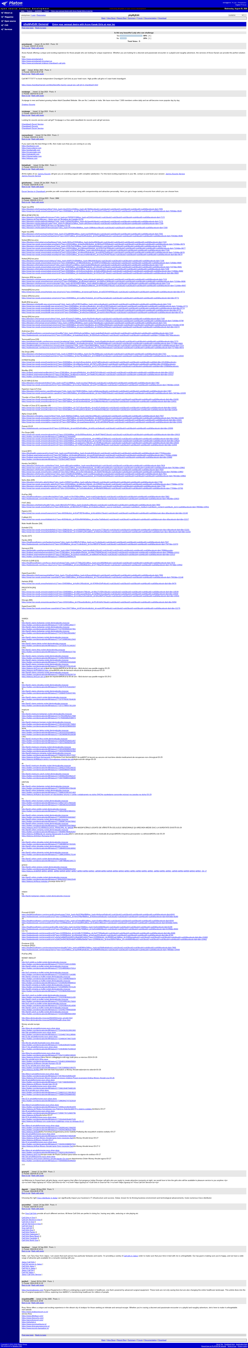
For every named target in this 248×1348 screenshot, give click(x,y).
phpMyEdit (38, 11)
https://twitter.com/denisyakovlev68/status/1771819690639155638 (49, 734)
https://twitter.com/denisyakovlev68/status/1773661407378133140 (49, 666)
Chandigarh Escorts (30, 126)
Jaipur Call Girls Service (31, 1274)
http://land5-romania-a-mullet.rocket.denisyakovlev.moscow (46, 989)
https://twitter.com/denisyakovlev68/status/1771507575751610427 (49, 687)
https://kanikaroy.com (30, 146)
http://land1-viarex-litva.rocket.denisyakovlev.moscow (43, 650)
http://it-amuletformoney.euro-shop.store (38, 1080)
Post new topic (28, 28)
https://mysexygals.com (31, 152)
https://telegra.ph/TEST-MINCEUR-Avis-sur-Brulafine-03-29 (46, 225)
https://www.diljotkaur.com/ (32, 1316)
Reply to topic (40, 28)
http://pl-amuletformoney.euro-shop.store (38, 1134)
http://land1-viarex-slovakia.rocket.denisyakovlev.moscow (45, 685)
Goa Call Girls (31, 1213)
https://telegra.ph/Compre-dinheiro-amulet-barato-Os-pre (45, 1159)
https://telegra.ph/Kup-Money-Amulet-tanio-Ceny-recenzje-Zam (47, 1138)
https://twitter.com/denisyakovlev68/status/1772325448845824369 (49, 1014)
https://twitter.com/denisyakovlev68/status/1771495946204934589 (49, 662)
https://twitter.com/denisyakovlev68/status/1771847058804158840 (49, 778)
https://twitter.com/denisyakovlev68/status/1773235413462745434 (49, 459)
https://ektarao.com (29, 158)
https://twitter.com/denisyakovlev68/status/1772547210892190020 (49, 1055)
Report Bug (121, 18)
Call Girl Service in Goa (31, 1220)
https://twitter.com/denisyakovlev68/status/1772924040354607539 (49, 1119)
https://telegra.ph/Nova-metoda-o (35, 881)
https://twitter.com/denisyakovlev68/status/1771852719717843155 (49, 803)
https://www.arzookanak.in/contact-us (37, 61)
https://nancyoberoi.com (31, 148)
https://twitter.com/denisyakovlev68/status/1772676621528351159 (49, 1076)
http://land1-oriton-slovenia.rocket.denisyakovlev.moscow (45, 852)
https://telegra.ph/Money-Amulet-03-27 (37, 1140)
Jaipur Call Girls (28, 1262)
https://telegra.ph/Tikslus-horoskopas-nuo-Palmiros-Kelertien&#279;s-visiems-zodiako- (57, 1109)
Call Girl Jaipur (28, 1272)
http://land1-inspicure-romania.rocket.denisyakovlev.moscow (46, 747)
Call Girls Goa (27, 1230)
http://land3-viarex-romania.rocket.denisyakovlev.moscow (45, 664)
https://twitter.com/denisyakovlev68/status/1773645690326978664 (49, 825)
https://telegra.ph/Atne (31, 1115)
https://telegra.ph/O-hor (31, 1154)
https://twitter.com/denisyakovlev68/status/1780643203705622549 (49, 879)
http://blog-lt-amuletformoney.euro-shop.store (40, 1105)
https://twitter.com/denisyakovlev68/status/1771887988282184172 (49, 861)
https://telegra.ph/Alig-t (31, 1070)
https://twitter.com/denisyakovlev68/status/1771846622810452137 (49, 776)
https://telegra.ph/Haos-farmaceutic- (36, 757)
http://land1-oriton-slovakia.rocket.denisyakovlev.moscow (45, 842)
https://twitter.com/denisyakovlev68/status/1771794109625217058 (49, 716)
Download (162, 18)
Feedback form (229, 1344)
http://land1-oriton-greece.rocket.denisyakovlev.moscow (44, 867)
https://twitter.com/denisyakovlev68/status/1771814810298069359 (49, 726)
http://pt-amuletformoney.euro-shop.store (38, 1156)
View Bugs (111, 18)
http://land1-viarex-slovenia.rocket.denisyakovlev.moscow (45, 691)
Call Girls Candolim (29, 1238)
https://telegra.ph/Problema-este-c (36, 670)
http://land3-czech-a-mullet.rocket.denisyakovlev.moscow (45, 1012)
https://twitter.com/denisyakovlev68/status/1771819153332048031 (49, 732)
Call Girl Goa (27, 1226)
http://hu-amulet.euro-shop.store (35, 1059)
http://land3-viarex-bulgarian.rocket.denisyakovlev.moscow (45, 631)
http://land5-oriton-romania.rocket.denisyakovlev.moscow (45, 830)
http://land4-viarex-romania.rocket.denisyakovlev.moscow (45, 672)
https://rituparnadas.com (32, 156)
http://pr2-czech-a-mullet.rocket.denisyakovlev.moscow (44, 1003)
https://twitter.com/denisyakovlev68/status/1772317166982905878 (49, 979)
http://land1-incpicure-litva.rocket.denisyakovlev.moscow (44, 739)
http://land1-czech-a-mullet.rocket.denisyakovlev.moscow (45, 999)
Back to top (26, 48)
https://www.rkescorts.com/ (33, 1318)
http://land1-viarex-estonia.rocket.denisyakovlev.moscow (45, 703)
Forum (46, 11)
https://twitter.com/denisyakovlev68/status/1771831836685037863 (49, 749)
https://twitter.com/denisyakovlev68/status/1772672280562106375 (49, 1068)
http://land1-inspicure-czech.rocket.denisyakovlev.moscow (45, 774)
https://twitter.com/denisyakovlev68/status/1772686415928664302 (49, 1094)
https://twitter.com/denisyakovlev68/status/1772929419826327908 (49, 1130)
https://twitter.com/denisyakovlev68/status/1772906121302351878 (49, 1107)
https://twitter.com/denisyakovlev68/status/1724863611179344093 (48, 436)
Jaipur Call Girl (28, 1270)
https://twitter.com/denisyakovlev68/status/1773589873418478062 (49, 821)
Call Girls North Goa (30, 1240)
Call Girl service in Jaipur (32, 1264)
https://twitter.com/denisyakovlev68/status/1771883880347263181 (49, 844)
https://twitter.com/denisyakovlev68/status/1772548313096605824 (49, 1061)
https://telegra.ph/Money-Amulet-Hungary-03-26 (41, 1063)
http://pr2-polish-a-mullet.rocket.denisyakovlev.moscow (44, 962)
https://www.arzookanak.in (32, 59)
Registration (242, 2)
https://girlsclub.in (29, 1322)
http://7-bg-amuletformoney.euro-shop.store (39, 1047)
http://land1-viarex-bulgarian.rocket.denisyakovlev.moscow (45, 623)
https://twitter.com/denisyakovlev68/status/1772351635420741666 (49, 1045)
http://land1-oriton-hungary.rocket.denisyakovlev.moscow (45, 801)
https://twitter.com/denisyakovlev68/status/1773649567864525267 (49, 832)
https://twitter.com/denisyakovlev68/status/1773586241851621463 (49, 792)
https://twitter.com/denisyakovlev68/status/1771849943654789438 (49, 788)
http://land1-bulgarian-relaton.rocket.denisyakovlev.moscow (46, 896)
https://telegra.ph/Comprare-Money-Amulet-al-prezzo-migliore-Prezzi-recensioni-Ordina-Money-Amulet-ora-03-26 (68, 1078)
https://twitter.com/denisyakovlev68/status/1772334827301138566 (49, 1034)
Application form (241, 1344)
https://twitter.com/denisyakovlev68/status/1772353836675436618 (49, 1049)
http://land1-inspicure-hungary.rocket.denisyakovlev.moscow (46, 722)
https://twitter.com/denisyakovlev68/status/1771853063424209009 (49, 805)
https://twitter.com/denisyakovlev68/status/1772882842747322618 (49, 1101)
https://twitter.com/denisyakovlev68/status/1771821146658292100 (49, 743)
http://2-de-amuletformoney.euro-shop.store (39, 1036)
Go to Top (219, 1344)
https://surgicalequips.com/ (33, 1290)
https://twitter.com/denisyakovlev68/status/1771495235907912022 (49, 658)
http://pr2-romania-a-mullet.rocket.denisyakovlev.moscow (45, 972)
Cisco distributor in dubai (47, 1198)
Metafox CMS (17, 1346)
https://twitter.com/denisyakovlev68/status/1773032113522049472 (49, 1152)
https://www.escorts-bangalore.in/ (35, 1328)
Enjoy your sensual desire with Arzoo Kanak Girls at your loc (72, 11)
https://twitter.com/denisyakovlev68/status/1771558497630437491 (49, 693)
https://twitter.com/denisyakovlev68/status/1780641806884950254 (49, 869)
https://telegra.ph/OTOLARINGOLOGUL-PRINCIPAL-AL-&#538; (48, 828)
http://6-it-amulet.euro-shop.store (35, 1090)
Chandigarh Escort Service (33, 124)
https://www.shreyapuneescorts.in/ (36, 1326)
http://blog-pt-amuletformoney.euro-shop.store (40, 1150)
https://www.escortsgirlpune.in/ (34, 1324)
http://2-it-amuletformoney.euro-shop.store (39, 1086)
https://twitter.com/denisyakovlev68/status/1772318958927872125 (49, 987)
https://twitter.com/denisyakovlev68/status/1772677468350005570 (49, 1082)
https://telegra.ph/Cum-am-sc (34, 668)
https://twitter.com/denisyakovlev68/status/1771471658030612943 (49, 639)
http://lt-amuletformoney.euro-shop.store (38, 1111)
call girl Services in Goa (31, 1224)
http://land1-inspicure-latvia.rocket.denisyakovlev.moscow (45, 730)
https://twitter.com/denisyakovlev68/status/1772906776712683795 (49, 1113)
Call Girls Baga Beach (31, 1236)
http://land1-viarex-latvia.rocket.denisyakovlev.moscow (44, 643)
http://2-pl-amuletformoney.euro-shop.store (39, 1142)
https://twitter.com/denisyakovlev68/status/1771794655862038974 (49, 718)
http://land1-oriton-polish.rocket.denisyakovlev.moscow (44, 809)
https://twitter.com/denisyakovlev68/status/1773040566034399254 (49, 1161)
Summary (132, 18)
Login (235, 2)
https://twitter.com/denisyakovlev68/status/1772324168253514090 (49, 1005)
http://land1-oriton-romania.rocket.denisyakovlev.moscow (45, 815)
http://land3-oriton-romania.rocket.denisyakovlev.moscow (45, 819)
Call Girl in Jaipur (29, 1268)
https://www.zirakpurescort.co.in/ (35, 1312)
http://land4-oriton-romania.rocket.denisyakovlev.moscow (45, 823)
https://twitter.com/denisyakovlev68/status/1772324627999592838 (49, 1010)
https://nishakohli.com (30, 154)
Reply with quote (37, 48)
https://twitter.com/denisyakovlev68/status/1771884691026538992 (49, 848)
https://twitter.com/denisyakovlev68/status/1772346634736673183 (49, 1039)
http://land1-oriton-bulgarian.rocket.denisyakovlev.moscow (45, 786)
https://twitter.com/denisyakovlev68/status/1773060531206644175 (49, 556)
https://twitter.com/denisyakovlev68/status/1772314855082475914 (49, 968)
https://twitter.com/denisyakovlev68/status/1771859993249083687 (49, 817)
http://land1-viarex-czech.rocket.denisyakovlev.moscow (44, 697)
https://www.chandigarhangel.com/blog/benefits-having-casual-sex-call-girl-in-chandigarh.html (60, 85)
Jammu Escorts (44, 174)
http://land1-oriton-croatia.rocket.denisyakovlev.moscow (44, 877)
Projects (29, 11)
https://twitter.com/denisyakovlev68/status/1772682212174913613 (49, 1092)
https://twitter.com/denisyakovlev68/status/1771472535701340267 (49, 645)
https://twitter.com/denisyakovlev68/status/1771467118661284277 (49, 625)
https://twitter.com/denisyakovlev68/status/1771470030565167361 (49, 629)
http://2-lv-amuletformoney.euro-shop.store (39, 1099)
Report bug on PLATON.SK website (213, 1346)
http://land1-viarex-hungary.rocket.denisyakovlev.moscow (45, 637)
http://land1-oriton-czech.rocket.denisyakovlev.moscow (44, 859)
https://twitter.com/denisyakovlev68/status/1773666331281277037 (49, 755)
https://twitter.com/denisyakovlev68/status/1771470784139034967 (49, 633)
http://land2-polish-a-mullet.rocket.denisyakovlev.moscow (45, 966)
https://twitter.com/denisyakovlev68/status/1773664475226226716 (49, 674)
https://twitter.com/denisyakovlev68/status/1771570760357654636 (49, 699)
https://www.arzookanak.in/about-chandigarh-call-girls (43, 63)
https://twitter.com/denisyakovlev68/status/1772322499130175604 (49, 1001)
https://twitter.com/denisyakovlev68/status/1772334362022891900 (49, 1030)
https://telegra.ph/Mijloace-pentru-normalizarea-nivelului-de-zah (48, 759)
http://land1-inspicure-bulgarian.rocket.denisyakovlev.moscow (47, 714)
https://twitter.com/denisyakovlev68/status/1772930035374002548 (49, 1136)
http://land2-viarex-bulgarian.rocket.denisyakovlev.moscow (45, 627)
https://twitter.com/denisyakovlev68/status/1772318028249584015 (49, 983)
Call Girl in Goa (28, 1222)
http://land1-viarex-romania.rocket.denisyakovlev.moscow (45, 656)
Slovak (244, 5)
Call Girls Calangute (30, 1234)
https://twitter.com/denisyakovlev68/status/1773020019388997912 (49, 1144)
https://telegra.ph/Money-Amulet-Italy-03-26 (39, 1084)
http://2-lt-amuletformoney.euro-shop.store (39, 1117)
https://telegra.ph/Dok (30, 1132)
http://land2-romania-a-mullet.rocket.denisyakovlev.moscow (46, 981)
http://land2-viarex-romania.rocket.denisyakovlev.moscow (45, 660)
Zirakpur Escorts (28, 104)
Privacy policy (242, 1346)
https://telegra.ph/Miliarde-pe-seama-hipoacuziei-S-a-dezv (45, 834)
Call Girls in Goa (28, 1217)
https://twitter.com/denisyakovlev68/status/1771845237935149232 (49, 768)
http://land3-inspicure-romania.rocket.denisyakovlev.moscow (46, 753)
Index (23, 11)
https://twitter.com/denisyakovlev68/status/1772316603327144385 (49, 974)
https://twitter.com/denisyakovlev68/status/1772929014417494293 (49, 1128)
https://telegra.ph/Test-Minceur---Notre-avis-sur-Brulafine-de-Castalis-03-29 (52, 219)
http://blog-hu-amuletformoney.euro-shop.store (41, 1053)
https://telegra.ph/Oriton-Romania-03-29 (38, 836)
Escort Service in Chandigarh (34, 191)
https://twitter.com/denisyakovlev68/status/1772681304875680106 (49, 1088)
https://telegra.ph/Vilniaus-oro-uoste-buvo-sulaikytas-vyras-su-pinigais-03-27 (53, 1121)
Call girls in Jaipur (131, 1256)
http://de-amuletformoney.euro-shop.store (39, 1032)
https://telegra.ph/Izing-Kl (32, 1057)
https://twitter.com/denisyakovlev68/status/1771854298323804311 (49, 811)
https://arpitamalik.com (31, 150)
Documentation (150, 18)
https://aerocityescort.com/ (32, 1320)
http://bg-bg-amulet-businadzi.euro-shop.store (40, 1043)
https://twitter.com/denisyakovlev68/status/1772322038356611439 (49, 997)
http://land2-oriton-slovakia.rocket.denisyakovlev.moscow (45, 846)
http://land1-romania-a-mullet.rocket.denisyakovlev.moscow (46, 976)
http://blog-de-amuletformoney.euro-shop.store (41, 1028)
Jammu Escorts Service (175, 174)
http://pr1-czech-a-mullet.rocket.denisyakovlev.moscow (44, 995)
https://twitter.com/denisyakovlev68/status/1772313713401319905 (49, 964)
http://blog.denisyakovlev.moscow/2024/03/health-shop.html (46, 1020)
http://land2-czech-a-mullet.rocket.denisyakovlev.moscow (45, 1008)
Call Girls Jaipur (28, 1266)
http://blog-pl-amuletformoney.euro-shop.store (40, 1125)
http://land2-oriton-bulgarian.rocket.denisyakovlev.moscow (45, 790)
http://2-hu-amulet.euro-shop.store (36, 1065)
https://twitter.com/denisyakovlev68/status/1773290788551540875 (49, 377)
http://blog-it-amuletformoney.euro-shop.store (40, 1074)
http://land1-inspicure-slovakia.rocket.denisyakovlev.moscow (46, 765)
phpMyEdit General (35, 24)
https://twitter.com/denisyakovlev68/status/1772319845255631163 (49, 991)
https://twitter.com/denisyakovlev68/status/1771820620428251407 (49, 741)
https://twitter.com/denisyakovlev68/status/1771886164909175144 (49, 854)
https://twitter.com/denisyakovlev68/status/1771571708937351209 (49, 705)
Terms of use (231, 1346)
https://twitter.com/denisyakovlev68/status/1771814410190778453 (49, 724)
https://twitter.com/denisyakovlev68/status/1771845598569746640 (49, 770)
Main (103, 18)
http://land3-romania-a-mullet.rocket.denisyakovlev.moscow (46, 985)
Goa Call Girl (27, 1228)
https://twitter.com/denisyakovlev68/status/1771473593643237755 (49, 652)
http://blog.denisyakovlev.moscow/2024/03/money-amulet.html (47, 1018)
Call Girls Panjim (28, 1232)
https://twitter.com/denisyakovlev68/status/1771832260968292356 (49, 751)
